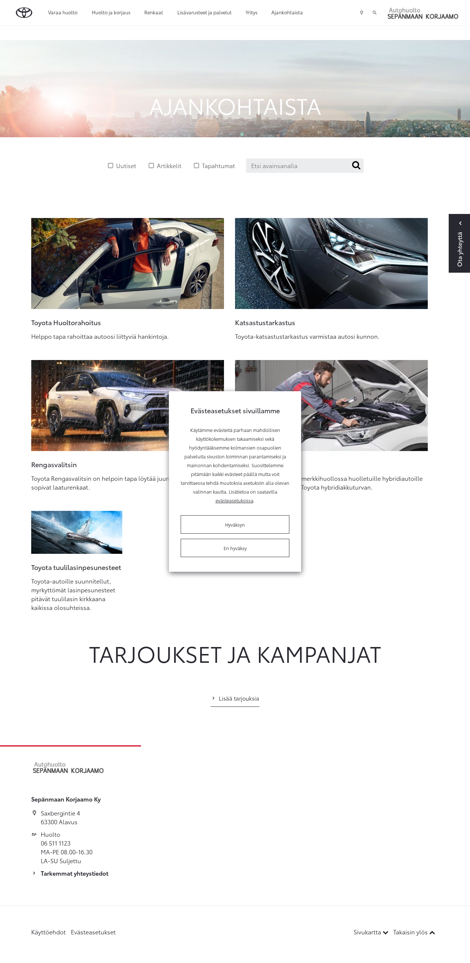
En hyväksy (235, 548)
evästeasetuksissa (234, 500)
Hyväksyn (235, 524)
